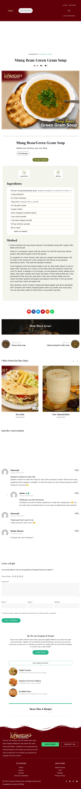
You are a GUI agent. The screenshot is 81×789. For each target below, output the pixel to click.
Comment (5, 582)
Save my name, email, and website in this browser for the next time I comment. (29, 613)
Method (58, 176)
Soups (49, 54)
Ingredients (24, 176)
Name (4, 602)
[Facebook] (33, 311)
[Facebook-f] (66, 781)
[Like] (29, 311)
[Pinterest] (43, 311)
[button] (71, 190)
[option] (20, 392)
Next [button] (77, 361)
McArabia (20, 414)
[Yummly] (47, 311)
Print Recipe (23, 153)
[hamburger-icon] (69, 10)
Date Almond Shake (61, 414)
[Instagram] (73, 781)
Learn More (40, 652)
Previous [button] (73, 361)
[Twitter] (38, 311)
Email (30, 602)
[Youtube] (76, 781)
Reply (77, 470)
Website (57, 602)
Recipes (43, 54)
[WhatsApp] (52, 311)
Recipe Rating (6, 576)
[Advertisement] (40, 37)
